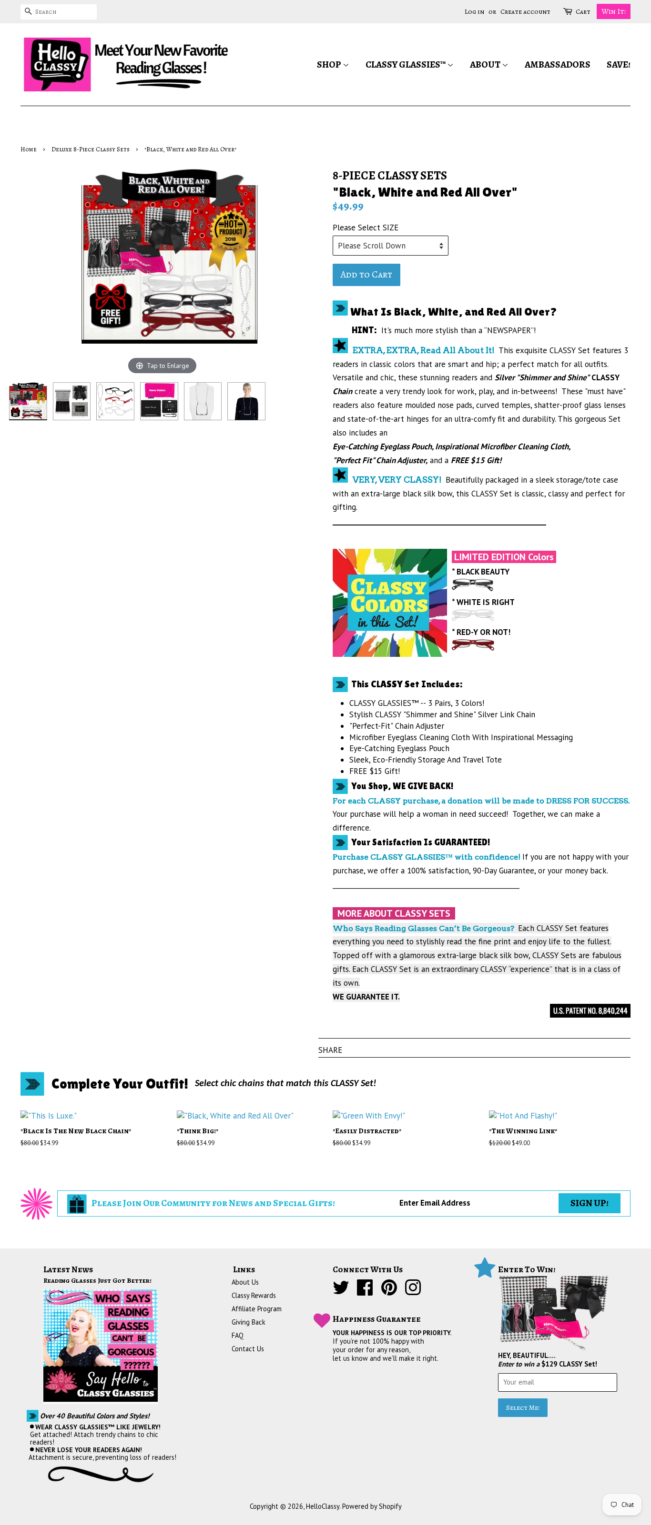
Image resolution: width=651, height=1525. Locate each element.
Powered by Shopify (372, 1506)
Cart (583, 11)
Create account (525, 11)
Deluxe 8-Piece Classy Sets (90, 149)
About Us (245, 1282)
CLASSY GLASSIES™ (406, 64)
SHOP (330, 64)
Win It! (613, 11)
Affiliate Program (257, 1308)
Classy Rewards (254, 1295)
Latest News (68, 1269)
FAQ (238, 1335)
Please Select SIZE (365, 227)
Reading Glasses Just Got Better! (97, 1280)
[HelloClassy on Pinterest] (389, 1291)
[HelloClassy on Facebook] (365, 1291)
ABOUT (486, 64)
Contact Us (248, 1348)
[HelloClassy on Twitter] (341, 1291)
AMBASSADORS (557, 64)
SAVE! (619, 64)
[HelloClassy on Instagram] (413, 1291)
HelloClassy (322, 1506)
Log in (474, 11)
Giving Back (248, 1322)
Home (28, 149)
